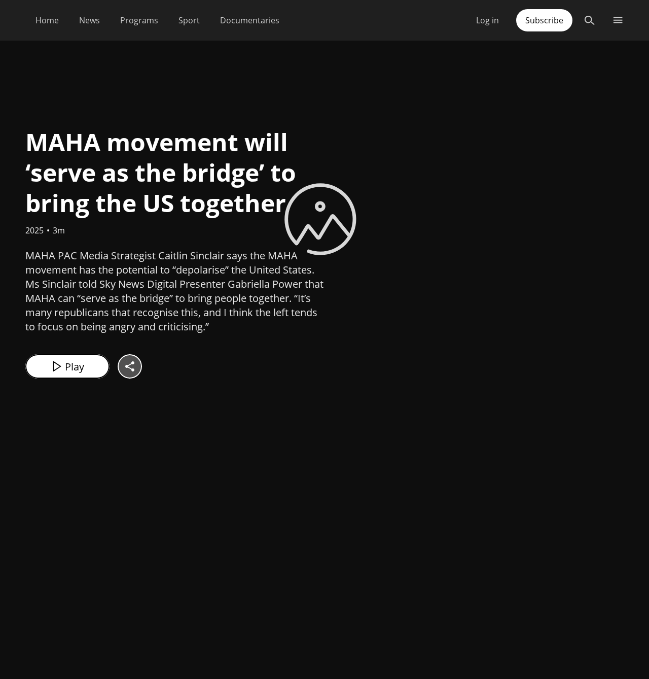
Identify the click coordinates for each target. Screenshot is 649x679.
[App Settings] (618, 20)
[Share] (130, 366)
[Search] (589, 20)
